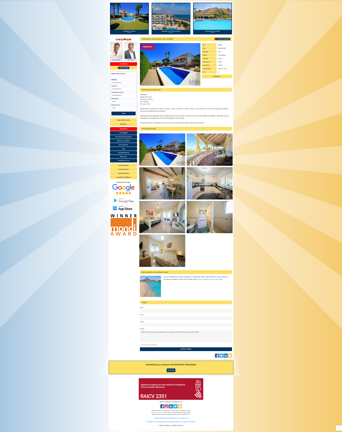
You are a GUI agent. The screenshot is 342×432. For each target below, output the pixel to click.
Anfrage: (142, 328)
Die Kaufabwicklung (123, 152)
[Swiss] (130, 39)
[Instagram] (167, 406)
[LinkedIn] (171, 406)
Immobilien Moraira (123, 173)
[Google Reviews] (123, 189)
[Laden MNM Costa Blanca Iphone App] (123, 207)
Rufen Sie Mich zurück (123, 120)
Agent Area (185, 418)
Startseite (123, 64)
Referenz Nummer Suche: (118, 73)
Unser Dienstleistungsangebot (123, 136)
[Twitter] (175, 406)
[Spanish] (122, 39)
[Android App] (123, 199)
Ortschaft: (114, 86)
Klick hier (171, 370)
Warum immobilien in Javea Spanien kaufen (210, 279)
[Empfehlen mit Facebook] (217, 355)
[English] (120, 39)
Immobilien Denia (123, 169)
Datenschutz (123, 156)
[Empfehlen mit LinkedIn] (226, 355)
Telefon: (142, 321)
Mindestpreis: (115, 98)
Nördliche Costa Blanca (123, 141)
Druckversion (217, 76)
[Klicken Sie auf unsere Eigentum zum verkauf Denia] (129, 16)
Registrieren (123, 124)
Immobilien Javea (123, 165)
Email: (141, 314)
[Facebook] (162, 406)
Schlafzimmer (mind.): (117, 92)
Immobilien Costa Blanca (123, 177)
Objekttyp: (114, 79)
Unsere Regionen (123, 144)
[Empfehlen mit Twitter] (221, 355)
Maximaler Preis (115, 105)
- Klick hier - (129, 32)
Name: (142, 307)
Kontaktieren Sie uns (123, 160)
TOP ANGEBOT (123, 133)
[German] (125, 39)
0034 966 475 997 (157, 412)
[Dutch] (117, 39)
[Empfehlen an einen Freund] (230, 355)
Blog (123, 148)
